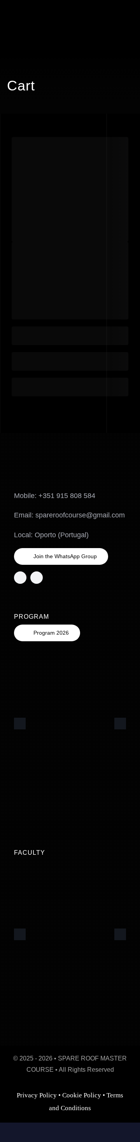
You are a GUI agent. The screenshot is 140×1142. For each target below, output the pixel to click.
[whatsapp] (36, 577)
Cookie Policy (81, 1095)
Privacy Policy (37, 1095)
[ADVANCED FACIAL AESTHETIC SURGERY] (49, 19)
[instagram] (20, 577)
